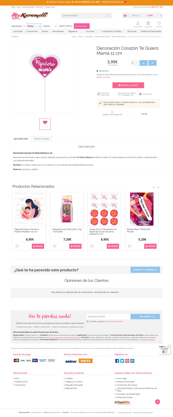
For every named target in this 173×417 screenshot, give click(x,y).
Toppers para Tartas (118, 36)
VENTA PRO (65, 26)
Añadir (39, 246)
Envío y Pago (41, 139)
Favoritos (159, 27)
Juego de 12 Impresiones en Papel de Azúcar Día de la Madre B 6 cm (103, 231)
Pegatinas (72, 31)
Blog (19, 7)
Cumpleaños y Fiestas (111, 31)
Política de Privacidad (113, 321)
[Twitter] (122, 361)
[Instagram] (132, 361)
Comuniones (81, 26)
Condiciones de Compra (127, 385)
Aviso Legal (121, 378)
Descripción (21, 139)
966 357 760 (156, 7)
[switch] (164, 351)
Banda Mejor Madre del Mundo (138, 230)
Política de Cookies (125, 397)
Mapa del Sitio (71, 388)
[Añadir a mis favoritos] (17, 246)
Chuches (90, 31)
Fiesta (30, 26)
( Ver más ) (106, 77)
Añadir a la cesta (129, 85)
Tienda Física (50, 7)
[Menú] (168, 345)
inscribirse (145, 317)
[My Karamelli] (30, 16)
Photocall (132, 31)
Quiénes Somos (28, 7)
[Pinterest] (127, 361)
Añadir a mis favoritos (112, 115)
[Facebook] (117, 361)
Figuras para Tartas (102, 36)
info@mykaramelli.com (52, 412)
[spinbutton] (135, 63)
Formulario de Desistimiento (128, 394)
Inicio (13, 7)
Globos (46, 26)
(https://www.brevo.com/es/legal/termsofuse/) (63, 337)
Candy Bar (18, 31)
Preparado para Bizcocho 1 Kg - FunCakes (66, 230)
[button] (144, 63)
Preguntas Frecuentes (74, 385)
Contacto (39, 7)
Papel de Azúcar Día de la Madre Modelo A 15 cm (26, 230)
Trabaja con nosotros (74, 382)
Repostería (17, 26)
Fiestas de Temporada (151, 31)
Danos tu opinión (144, 269)
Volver (15, 36)
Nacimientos (58, 31)
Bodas (45, 31)
